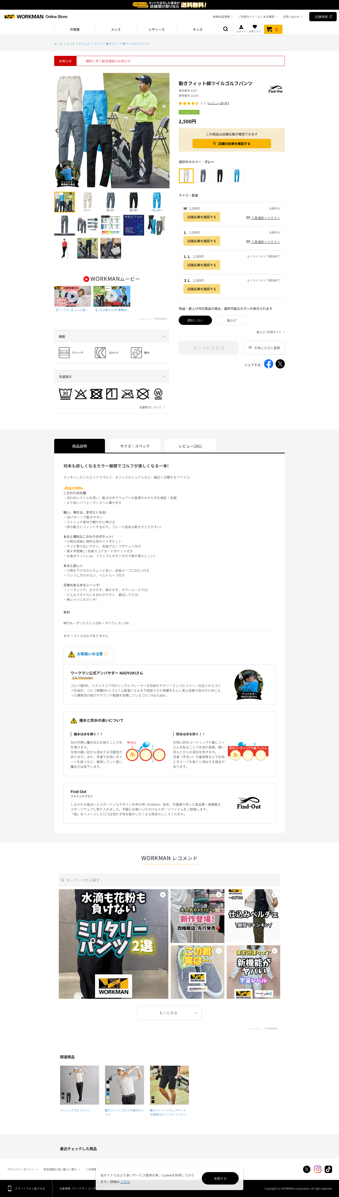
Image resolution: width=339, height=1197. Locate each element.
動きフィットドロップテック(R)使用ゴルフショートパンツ (168, 1112)
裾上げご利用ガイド (268, 332)
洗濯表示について (150, 407)
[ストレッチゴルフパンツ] (79, 1085)
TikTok (328, 1169)
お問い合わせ (291, 16)
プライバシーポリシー (21, 1169)
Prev (57, 130)
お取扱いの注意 (90, 653)
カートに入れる (209, 347)
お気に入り (255, 31)
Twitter (306, 1169)
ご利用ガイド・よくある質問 (256, 16)
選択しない (195, 320)
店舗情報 (321, 16)
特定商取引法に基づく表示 (60, 1169)
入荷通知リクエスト (265, 217)
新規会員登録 (221, 16)
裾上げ (232, 320)
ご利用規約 (93, 1169)
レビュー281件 (218, 103)
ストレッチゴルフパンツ (75, 1110)
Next (166, 130)
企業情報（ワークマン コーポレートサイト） (87, 1188)
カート (276, 29)
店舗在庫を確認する (201, 217)
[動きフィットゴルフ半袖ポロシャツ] (124, 1085)
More (169, 1013)
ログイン (241, 31)
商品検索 (225, 29)
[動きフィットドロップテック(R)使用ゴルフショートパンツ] (169, 1085)
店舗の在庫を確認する (234, 143)
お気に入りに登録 (267, 347)
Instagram (317, 1169)
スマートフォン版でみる (30, 1188)
